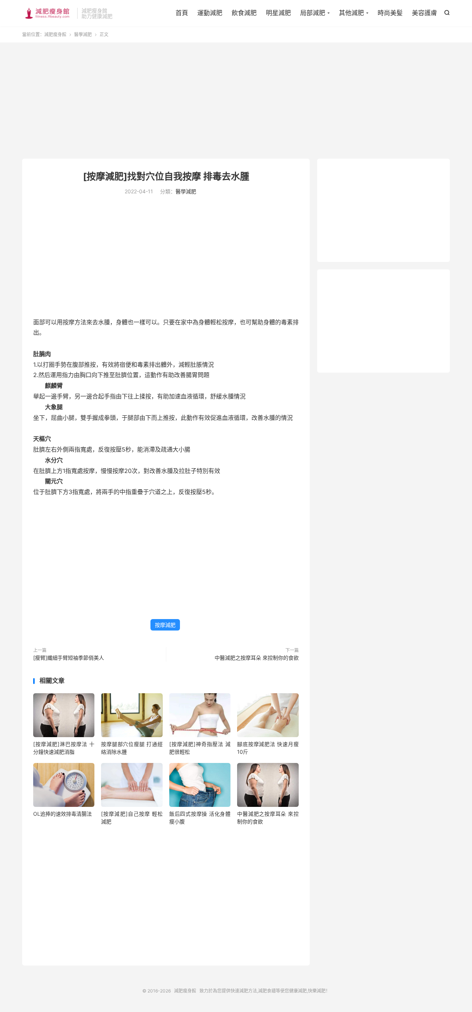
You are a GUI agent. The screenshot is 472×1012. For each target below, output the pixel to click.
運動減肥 (209, 13)
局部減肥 (312, 13)
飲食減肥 (244, 13)
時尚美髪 (390, 13)
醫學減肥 (83, 34)
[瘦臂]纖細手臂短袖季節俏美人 (68, 657)
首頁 (182, 13)
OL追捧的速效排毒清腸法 (62, 814)
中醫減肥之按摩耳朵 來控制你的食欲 (257, 657)
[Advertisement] (236, 101)
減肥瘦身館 (47, 13)
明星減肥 (278, 13)
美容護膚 (424, 13)
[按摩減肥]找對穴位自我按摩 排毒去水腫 (166, 176)
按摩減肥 (165, 625)
